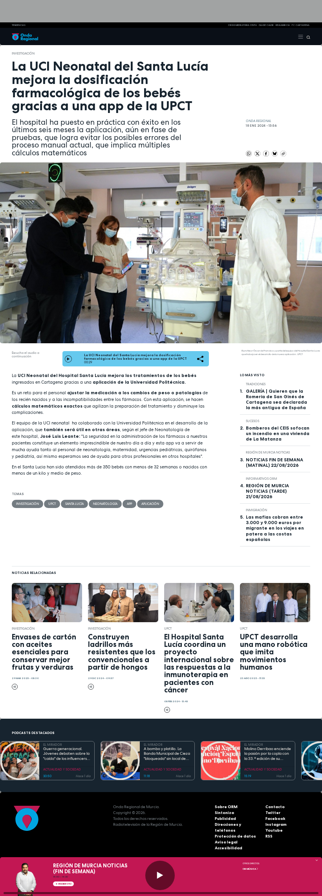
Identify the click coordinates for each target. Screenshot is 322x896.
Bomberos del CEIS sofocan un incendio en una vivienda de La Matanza (277, 433)
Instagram (276, 824)
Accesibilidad (228, 847)
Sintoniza (224, 812)
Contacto (275, 806)
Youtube (274, 830)
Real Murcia (283, 25)
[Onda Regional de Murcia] (25, 36)
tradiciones (255, 384)
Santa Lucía (74, 504)
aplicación (150, 504)
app (129, 504)
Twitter (272, 812)
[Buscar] (307, 36)
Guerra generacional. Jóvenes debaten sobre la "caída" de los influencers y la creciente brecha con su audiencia (66, 754)
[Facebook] (266, 153)
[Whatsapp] (249, 154)
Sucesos (252, 421)
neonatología (105, 504)
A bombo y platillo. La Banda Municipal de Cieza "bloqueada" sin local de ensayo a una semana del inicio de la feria (167, 754)
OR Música (249, 869)
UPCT (52, 504)
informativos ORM (261, 479)
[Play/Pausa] (160, 875)
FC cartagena (300, 25)
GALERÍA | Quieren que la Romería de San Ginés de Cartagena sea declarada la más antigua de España (276, 399)
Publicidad (225, 818)
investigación (23, 53)
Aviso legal (226, 842)
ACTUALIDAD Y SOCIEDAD (62, 769)
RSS (269, 836)
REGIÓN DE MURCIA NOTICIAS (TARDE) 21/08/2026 (267, 491)
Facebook (275, 818)
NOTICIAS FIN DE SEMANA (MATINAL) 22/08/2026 (274, 462)
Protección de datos (235, 836)
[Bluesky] (275, 153)
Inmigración (256, 510)
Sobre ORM (226, 806)
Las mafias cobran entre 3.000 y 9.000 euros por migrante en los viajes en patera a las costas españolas (275, 528)
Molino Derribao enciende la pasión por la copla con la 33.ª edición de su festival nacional (267, 754)
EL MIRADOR (52, 745)
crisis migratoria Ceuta (242, 25)
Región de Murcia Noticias (268, 452)
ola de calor (266, 25)
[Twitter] (257, 153)
